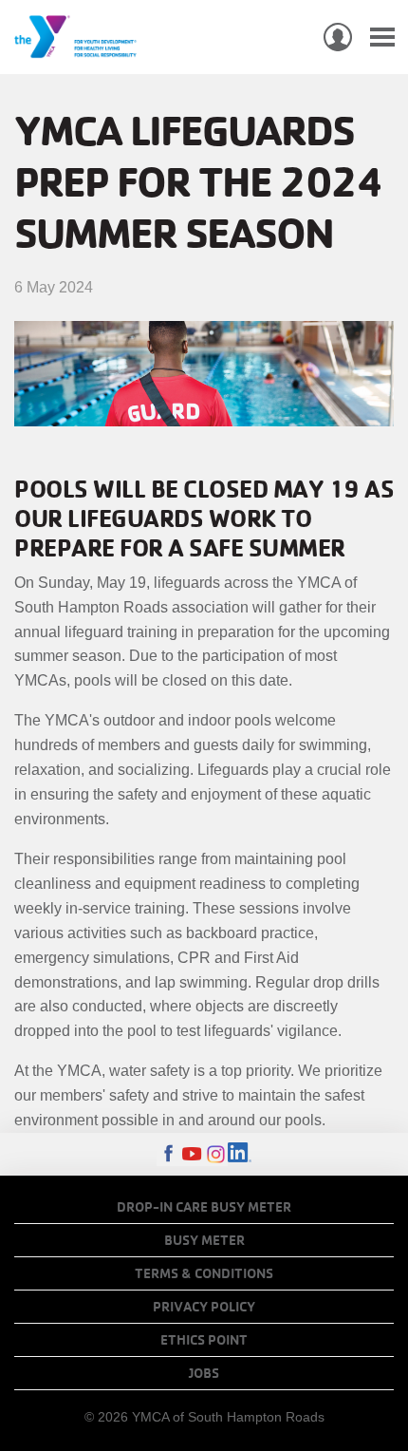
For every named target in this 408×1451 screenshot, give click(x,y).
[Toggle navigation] (382, 37)
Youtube (192, 1154)
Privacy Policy (204, 1306)
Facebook (168, 1154)
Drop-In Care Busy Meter (204, 1206)
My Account (338, 37)
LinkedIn (239, 1154)
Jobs (204, 1373)
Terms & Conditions (204, 1273)
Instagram (216, 1154)
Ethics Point (204, 1339)
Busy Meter (204, 1240)
